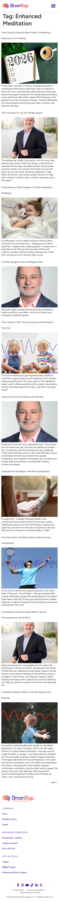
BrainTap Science (9, 819)
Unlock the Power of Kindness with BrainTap (22, 397)
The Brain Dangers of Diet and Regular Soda (22, 262)
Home (4, 814)
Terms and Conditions (36, 890)
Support (5, 862)
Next (54, 782)
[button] (53, 5)
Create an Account (10, 843)
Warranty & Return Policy (30, 892)
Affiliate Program (9, 867)
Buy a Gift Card (8, 848)
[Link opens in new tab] (18, 885)
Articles (5, 824)
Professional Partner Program (14, 872)
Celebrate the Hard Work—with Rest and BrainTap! (25, 471)
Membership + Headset (12, 838)
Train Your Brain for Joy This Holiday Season (21, 113)
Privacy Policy (18, 890)
